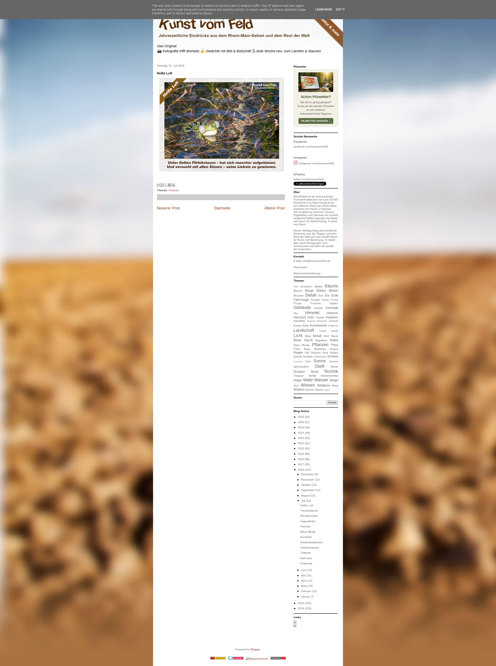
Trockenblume (309, 510)
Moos (297, 340)
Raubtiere (320, 349)
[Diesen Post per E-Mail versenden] (159, 185)
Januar (305, 596)
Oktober (306, 484)
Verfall (312, 375)
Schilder (308, 356)
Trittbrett (305, 552)
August (305, 495)
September (308, 490)
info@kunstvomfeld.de (316, 260)
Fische (334, 300)
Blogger (255, 649)
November (308, 479)
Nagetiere (321, 340)
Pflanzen (320, 344)
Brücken (299, 295)
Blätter (321, 290)
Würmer (309, 389)
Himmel (312, 312)
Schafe (298, 356)
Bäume (331, 286)
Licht (298, 335)
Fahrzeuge (301, 300)
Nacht (308, 340)
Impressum (300, 267)
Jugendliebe (307, 521)
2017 (301, 464)
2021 (301, 443)
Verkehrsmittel (329, 375)
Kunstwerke (318, 325)
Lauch (322, 331)
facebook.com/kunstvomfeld (311, 146)
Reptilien (316, 352)
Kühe (306, 325)
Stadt (319, 366)
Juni (304, 570)
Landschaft (304, 330)
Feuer (325, 299)
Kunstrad (305, 536)
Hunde (320, 317)
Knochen (322, 321)
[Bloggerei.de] (236, 658)
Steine (334, 366)
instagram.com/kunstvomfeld (316, 163)
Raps (307, 349)
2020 (301, 448)
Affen (296, 286)
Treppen (299, 375)
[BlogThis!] (162, 185)
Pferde (305, 345)
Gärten (334, 303)
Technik (331, 371)
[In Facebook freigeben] (170, 185)
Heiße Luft (306, 505)
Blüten (333, 290)
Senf (308, 361)
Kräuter (298, 325)
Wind (335, 385)
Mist (326, 336)
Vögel (298, 380)
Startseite (222, 208)
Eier (320, 295)
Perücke (305, 526)
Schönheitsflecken (311, 542)
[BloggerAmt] (257, 658)
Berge (309, 290)
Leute (334, 330)
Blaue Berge (307, 531)
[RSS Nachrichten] (218, 658)
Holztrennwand (309, 547)
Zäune (319, 389)
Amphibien (306, 286)
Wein (296, 385)
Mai (303, 575)
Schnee (332, 356)
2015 (301, 603)
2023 (301, 432)
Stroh (314, 372)
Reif (307, 352)
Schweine (298, 361)
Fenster (315, 299)
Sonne (319, 360)
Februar (306, 591)
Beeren (298, 290)
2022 (301, 438)
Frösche (174, 190)
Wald (308, 379)
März (304, 585)
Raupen (334, 349)
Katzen (311, 321)
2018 (301, 459)
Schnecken (320, 356)
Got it (340, 9)
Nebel (334, 340)
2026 (301, 416)
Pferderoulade (309, 515)
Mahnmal (306, 558)
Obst (296, 345)
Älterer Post (274, 208)
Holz (310, 317)
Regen (298, 352)
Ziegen (327, 390)
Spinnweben (301, 366)
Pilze (334, 345)
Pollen (297, 349)
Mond (334, 336)
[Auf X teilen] (166, 185)
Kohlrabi (333, 321)
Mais (308, 336)
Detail (310, 295)
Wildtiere (323, 385)
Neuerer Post (168, 208)
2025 (301, 422)
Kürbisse (333, 325)
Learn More (323, 9)
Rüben (334, 352)
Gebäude (302, 307)
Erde (334, 295)
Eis (327, 295)
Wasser (321, 379)
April (304, 580)
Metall (317, 336)
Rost (325, 352)
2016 (301, 469)
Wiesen (308, 385)
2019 (301, 453)
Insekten (332, 317)
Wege (334, 380)
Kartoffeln (299, 320)
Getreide (332, 308)
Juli (303, 500)
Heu (296, 313)
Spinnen (333, 361)
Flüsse (298, 303)
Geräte (318, 307)
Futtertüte (306, 563)
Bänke (318, 286)
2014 (301, 608)
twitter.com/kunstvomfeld (309, 179)
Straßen (299, 372)
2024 (301, 427)
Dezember (308, 474)
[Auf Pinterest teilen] (173, 185)
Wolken (299, 389)
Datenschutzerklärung (307, 273)
